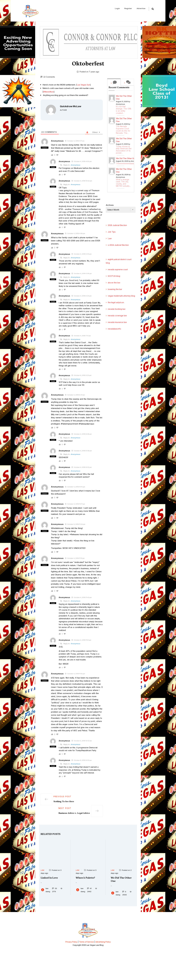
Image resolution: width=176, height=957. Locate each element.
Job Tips (112, 232)
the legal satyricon (116, 302)
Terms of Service (86, 942)
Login (117, 8)
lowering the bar (115, 289)
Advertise (141, 8)
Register (128, 8)
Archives (110, 205)
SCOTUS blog (114, 276)
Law (110, 238)
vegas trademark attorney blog (121, 296)
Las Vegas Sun (83, 84)
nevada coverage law (117, 315)
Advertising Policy (103, 942)
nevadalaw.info (114, 329)
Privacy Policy (71, 942)
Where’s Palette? (85, 877)
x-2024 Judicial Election (118, 245)
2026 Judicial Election (117, 225)
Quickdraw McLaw (70, 106)
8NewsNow (48, 91)
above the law (114, 282)
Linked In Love (49, 877)
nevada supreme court (118, 269)
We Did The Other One (124, 97)
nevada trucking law (116, 309)
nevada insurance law (117, 322)
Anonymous (75, 165)
